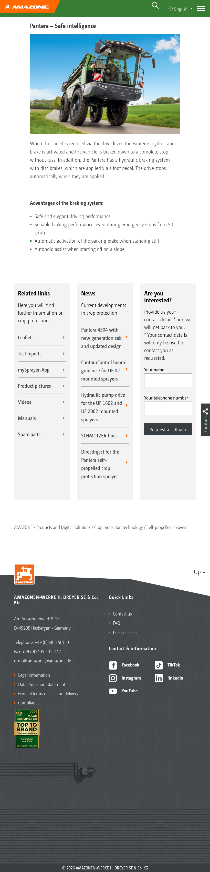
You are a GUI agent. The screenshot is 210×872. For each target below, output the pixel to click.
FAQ (116, 622)
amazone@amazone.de (49, 660)
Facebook (130, 664)
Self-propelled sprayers (166, 527)
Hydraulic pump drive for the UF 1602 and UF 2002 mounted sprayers (103, 407)
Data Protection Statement (41, 684)
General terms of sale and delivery (48, 693)
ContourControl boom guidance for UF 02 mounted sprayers (103, 370)
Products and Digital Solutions (63, 527)
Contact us (122, 613)
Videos (24, 401)
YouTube (129, 690)
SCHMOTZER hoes (99, 435)
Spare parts (29, 434)
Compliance (28, 702)
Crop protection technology (118, 527)
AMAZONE (23, 527)
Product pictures (34, 385)
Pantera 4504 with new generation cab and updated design (101, 337)
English (181, 8)
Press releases (125, 632)
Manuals (27, 417)
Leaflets (26, 337)
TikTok (173, 664)
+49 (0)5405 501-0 (52, 642)
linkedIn (174, 677)
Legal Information (34, 674)
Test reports (29, 353)
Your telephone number (166, 397)
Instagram (131, 677)
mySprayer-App (33, 369)
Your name (154, 369)
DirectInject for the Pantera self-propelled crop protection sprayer (100, 464)
